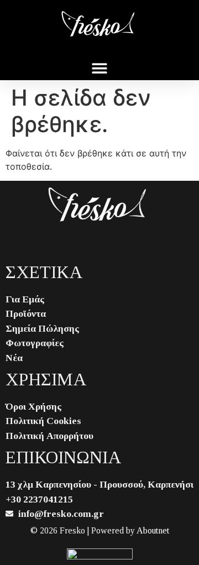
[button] (99, 67)
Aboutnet (153, 530)
